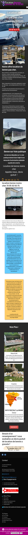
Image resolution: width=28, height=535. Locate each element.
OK (21, 533)
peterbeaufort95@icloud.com (10, 477)
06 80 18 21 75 (14, 427)
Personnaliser (15, 533)
